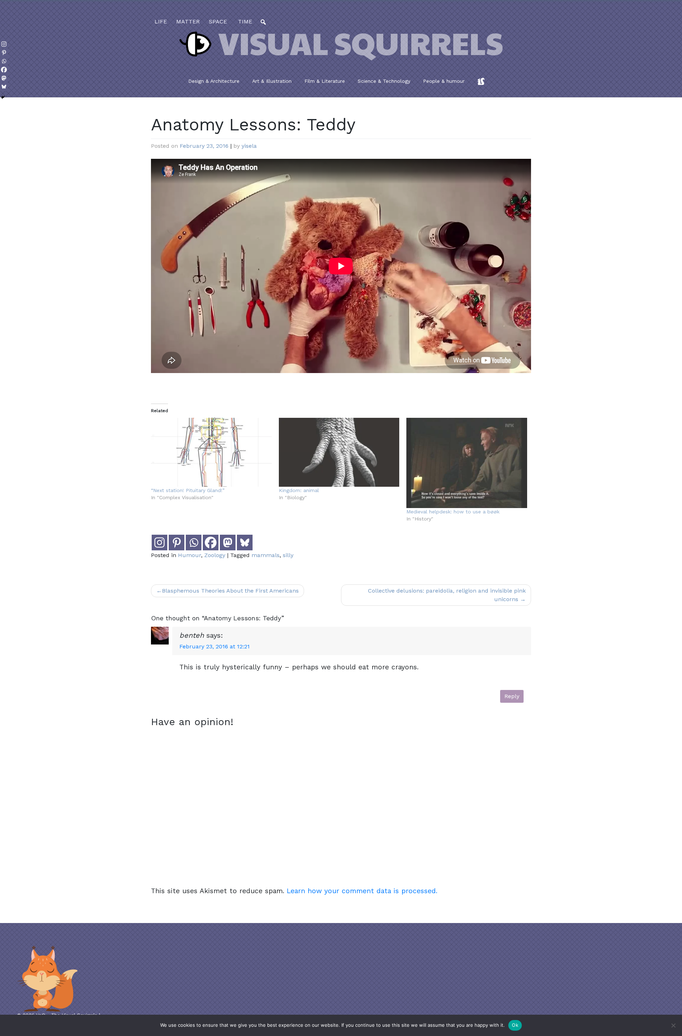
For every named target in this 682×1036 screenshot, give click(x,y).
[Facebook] (210, 542)
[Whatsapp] (193, 542)
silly (288, 555)
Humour (189, 555)
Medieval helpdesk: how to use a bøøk (452, 511)
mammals (265, 555)
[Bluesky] (245, 542)
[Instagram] (159, 542)
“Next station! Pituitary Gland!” (187, 490)
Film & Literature (324, 81)
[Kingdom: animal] (339, 452)
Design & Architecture (213, 81)
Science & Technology (384, 81)
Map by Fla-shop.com (411, 183)
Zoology (214, 555)
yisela (249, 145)
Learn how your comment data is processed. (362, 891)
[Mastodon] (228, 542)
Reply (511, 696)
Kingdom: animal (299, 490)
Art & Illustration (272, 81)
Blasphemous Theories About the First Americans (230, 590)
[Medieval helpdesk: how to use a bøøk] (466, 463)
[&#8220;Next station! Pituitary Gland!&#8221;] (211, 452)
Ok (515, 1025)
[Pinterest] (176, 542)
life (161, 21)
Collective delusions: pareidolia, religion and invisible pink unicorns (447, 595)
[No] (673, 1025)
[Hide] (3, 97)
